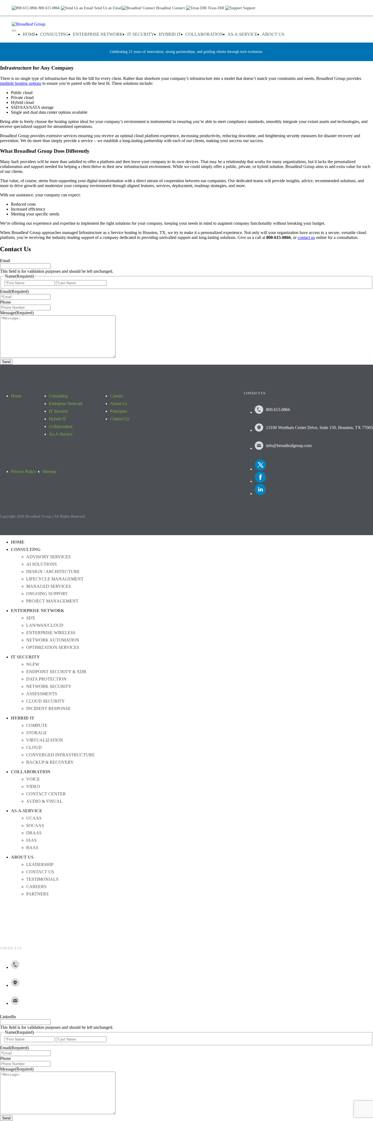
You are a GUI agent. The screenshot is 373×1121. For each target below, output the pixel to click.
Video (33, 786)
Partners (37, 894)
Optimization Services (52, 647)
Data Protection (46, 679)
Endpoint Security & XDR (56, 671)
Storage (36, 732)
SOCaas (35, 825)
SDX (30, 618)
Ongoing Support (47, 593)
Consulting (54, 34)
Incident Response (48, 708)
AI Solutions (41, 564)
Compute (37, 725)
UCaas (34, 818)
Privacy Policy (23, 471)
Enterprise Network (98, 34)
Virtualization (44, 740)
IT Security (140, 34)
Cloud (34, 747)
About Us (273, 34)
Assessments (41, 693)
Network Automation (52, 640)
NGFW (32, 664)
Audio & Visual (44, 801)
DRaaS (34, 833)
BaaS (32, 847)
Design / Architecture (53, 571)
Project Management (52, 601)
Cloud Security (45, 701)
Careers (116, 396)
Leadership (40, 864)
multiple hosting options (20, 83)
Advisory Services (48, 556)
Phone (5, 302)
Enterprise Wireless (50, 632)
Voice (33, 779)
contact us (306, 237)
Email (5, 260)
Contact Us (119, 418)
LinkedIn (8, 1016)
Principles (118, 411)
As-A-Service (242, 34)
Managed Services (48, 586)
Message (17, 312)
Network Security (49, 686)
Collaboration (204, 34)
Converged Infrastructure (60, 755)
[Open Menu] (14, 30)
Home (29, 34)
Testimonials (42, 879)
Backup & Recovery (50, 762)
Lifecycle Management (55, 579)
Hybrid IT (170, 34)
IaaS (31, 840)
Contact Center (46, 794)
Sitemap (49, 471)
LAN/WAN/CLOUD (44, 625)
